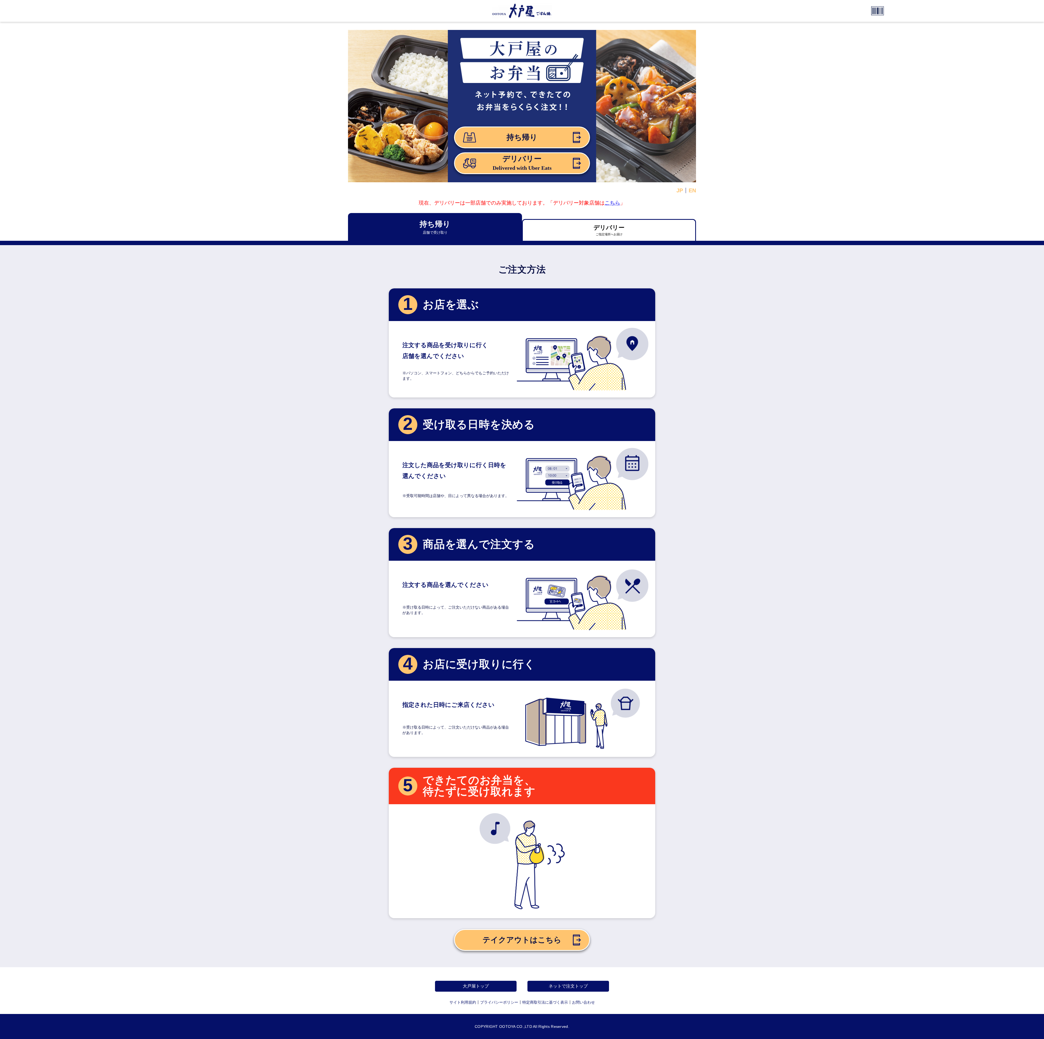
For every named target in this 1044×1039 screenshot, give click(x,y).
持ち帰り (522, 137)
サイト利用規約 (462, 1002)
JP (679, 190)
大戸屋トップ (476, 986)
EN (692, 190)
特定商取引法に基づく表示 (545, 1002)
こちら (612, 203)
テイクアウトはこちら (522, 940)
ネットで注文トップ (568, 986)
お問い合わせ (583, 1002)
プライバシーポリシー (499, 1002)
